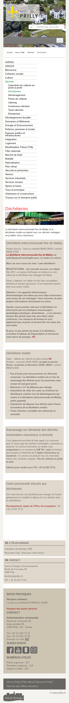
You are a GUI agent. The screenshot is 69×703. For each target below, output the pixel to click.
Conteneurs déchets (19, 106)
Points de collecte (17, 98)
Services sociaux (14, 182)
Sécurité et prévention (16, 170)
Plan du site (13, 686)
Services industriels (15, 178)
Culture (9, 77)
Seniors (9, 174)
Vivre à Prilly (19, 52)
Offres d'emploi (29, 686)
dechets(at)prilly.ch (14, 576)
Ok (32, 27)
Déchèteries (14, 91)
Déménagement (16, 95)
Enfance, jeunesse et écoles (20, 129)
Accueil (9, 52)
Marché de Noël (13, 154)
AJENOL (9, 62)
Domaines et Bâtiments (17, 121)
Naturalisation (12, 162)
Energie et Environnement (19, 125)
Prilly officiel (28, 682)
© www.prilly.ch (58, 692)
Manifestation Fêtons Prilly (19, 147)
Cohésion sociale (14, 73)
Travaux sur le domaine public (21, 197)
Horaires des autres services (22, 608)
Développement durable (18, 117)
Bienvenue (10, 70)
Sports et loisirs (13, 186)
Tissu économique (14, 189)
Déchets (31, 52)
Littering (12, 102)
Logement (10, 143)
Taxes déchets (15, 110)
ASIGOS (9, 66)
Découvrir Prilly (44, 682)
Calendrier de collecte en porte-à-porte (21, 86)
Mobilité (9, 158)
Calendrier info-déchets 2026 (18, 549)
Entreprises (14, 113)
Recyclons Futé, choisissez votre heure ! (24, 553)
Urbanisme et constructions (19, 193)
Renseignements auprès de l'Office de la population (31, 506)
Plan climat (11, 166)
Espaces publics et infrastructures (15, 134)
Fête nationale (12, 151)
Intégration (11, 139)
